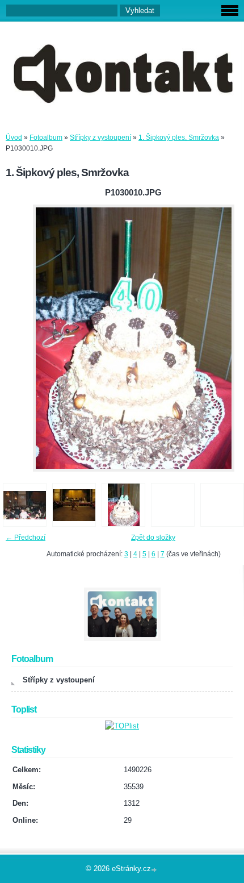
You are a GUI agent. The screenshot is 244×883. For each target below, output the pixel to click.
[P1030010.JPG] (123, 505)
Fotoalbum (46, 137)
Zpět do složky (153, 538)
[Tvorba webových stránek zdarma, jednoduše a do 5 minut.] (155, 869)
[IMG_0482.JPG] (24, 505)
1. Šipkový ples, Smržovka (178, 137)
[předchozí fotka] (18, 338)
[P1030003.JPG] (74, 505)
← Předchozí (25, 538)
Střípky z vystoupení (100, 137)
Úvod (14, 137)
